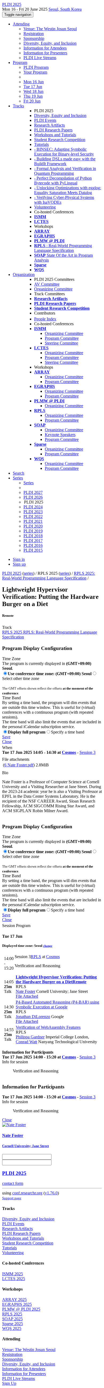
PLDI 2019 (33, 531)
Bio (5, 772)
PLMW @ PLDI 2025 (21, 1309)
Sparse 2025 (12, 1323)
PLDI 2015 (33, 550)
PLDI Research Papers (53, 130)
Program (20, 62)
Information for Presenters (45, 53)
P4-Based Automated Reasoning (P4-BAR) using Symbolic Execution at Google (57, 1004)
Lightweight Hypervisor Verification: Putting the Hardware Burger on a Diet (56, 979)
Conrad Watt (26, 1041)
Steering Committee (61, 343)
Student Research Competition (59, 139)
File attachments (15, 759)
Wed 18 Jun (33, 91)
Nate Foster (25, 991)
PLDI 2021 (33, 521)
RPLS (36, 956)
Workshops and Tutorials (55, 135)
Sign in (19, 559)
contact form (12, 1183)
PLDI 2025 (11, 573)
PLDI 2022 (33, 516)
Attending (21, 24)
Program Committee (62, 338)
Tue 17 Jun (32, 86)
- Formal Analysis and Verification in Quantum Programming (65, 171)
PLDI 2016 (33, 545)
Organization (24, 274)
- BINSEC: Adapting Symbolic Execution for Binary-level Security (64, 151)
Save (6, 737)
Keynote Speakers (60, 434)
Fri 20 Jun (32, 101)
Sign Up (9, 1383)
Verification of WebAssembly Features (48, 1027)
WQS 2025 (11, 1328)
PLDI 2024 (33, 507)
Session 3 (87, 752)
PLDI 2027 (33, 492)
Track (7, 627)
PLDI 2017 (33, 540)
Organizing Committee (53, 289)
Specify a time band (67, 732)
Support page (11, 1198)
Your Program (35, 72)
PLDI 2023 (33, 511)
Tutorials (41, 144)
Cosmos (69, 752)
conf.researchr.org (27, 1193)
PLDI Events (45, 120)
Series (28, 483)
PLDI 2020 (33, 526)
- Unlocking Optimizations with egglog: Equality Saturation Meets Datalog (67, 190)
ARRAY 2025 (14, 1299)
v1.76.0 (51, 1193)
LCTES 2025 (13, 1278)
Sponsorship (33, 38)
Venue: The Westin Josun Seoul (50, 29)
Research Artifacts (49, 125)
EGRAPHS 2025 (17, 1304)
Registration (33, 33)
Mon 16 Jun (33, 82)
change (47, 945)
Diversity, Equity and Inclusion (60, 115)
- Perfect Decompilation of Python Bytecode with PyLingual (63, 180)
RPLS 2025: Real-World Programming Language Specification (48, 575)
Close (7, 741)
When (7, 747)
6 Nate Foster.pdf (18, 765)
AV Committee (46, 284)
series (28, 573)
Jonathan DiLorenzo (33, 1016)
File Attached (27, 996)
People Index (45, 319)
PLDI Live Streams (39, 57)
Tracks (18, 106)
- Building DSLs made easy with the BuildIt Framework (64, 161)
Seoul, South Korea (65, 9)
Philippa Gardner (30, 1037)
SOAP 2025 (12, 1319)
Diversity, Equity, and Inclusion (50, 43)
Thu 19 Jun (33, 96)
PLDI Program (36, 67)
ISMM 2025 (12, 1274)
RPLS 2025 (12, 1314)
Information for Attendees (45, 48)
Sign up (19, 564)
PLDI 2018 (33, 536)
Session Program (16, 925)
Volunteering (45, 207)
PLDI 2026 (33, 497)
